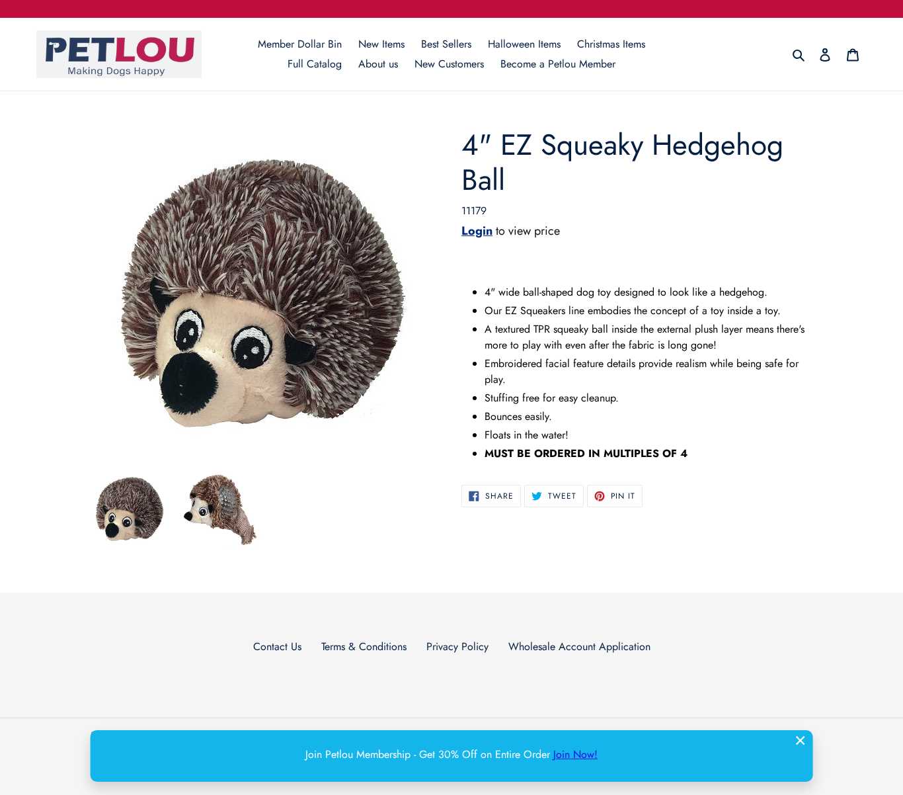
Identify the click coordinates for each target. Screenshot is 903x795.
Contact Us (277, 646)
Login (476, 230)
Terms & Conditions (364, 646)
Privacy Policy (457, 646)
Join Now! (575, 754)
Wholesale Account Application (579, 646)
